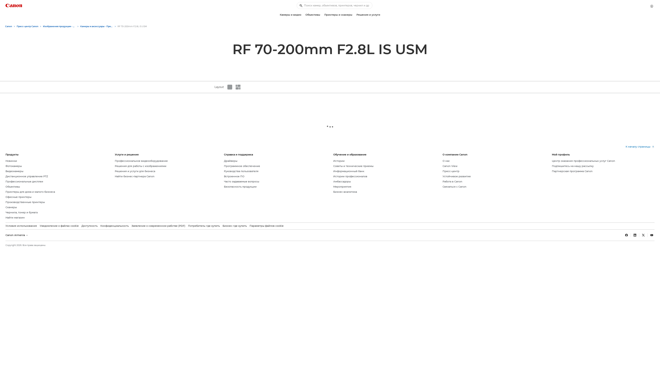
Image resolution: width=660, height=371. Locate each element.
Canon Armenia (16, 235)
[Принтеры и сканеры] (353, 15)
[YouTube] (651, 235)
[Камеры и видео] (302, 15)
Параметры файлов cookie (267, 225)
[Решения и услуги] (381, 15)
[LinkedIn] (635, 235)
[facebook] (626, 235)
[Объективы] (321, 15)
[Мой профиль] (651, 6)
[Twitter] (643, 235)
